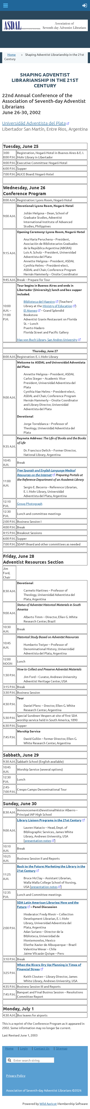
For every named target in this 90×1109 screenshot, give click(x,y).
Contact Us (41, 1048)
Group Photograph (29, 503)
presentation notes (38, 840)
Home (11, 54)
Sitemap (61, 1048)
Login (24, 1048)
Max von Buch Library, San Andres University (47, 339)
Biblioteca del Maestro (39, 301)
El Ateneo (30, 310)
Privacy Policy (15, 1075)
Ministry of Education (57, 306)
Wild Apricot (48, 1104)
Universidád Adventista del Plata (34, 123)
